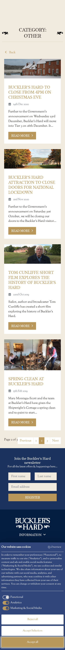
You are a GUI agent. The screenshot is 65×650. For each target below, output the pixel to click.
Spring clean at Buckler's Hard (26, 381)
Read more (20, 136)
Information (30, 535)
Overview (56, 547)
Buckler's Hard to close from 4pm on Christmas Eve (29, 92)
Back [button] (12, 52)
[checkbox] (12, 597)
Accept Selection (32, 631)
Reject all (32, 619)
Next (55, 440)
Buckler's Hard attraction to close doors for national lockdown (31, 185)
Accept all (32, 642)
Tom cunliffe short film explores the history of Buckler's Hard (32, 280)
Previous (25, 440)
